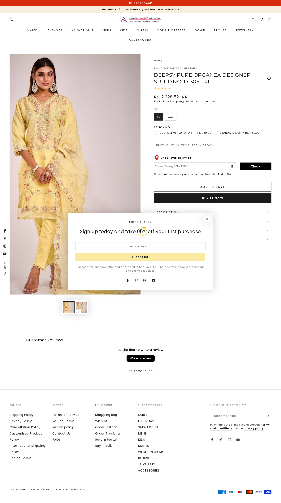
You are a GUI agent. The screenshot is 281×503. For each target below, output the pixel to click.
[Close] (207, 219)
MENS (142, 433)
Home (157, 60)
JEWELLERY (146, 464)
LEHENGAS (146, 421)
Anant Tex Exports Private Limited (175, 68)
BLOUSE (144, 458)
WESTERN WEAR (150, 452)
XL (160, 118)
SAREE (143, 415)
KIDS (141, 439)
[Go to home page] (140, 19)
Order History (106, 427)
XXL (172, 118)
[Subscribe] (269, 416)
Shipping (178, 101)
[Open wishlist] (261, 19)
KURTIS (143, 445)
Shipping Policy (22, 415)
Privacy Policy (21, 421)
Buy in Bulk (103, 445)
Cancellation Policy (25, 427)
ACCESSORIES (149, 470)
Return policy (63, 427)
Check (255, 166)
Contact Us (61, 433)
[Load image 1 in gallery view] (69, 307)
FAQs (56, 439)
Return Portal (106, 439)
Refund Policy (63, 421)
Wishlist (101, 421)
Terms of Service (66, 415)
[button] (12, 19)
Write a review (140, 358)
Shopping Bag (106, 415)
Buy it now (212, 198)
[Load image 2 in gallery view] (81, 307)
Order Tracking (107, 433)
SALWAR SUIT (148, 427)
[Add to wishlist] (268, 78)
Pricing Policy (20, 458)
